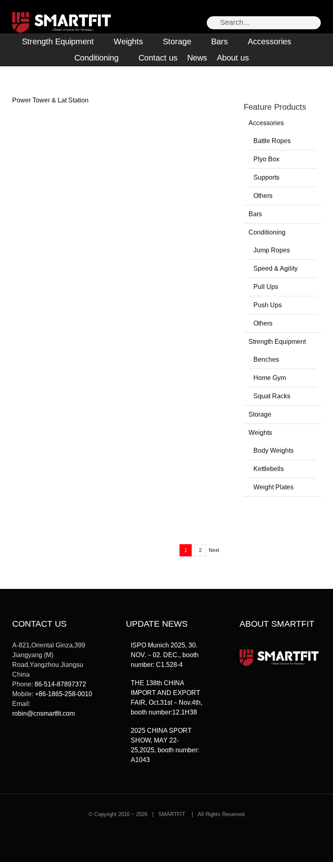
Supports (266, 177)
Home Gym (269, 377)
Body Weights (273, 450)
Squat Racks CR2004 (53, 532)
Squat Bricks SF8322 (53, 385)
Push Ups (267, 305)
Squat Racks (271, 396)
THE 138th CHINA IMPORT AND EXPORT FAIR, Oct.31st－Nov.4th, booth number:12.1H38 (166, 698)
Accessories (266, 122)
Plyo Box (266, 159)
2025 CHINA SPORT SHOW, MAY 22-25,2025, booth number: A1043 (165, 745)
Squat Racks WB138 (162, 402)
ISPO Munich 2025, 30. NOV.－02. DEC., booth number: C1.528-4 (165, 655)
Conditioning (267, 232)
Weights (260, 432)
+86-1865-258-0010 (63, 693)
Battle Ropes (272, 140)
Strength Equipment (277, 341)
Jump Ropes (271, 250)
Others (262, 195)
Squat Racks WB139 (162, 287)
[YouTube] (50, 743)
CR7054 (34, 249)
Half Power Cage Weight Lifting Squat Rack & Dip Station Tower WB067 (167, 448)
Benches (266, 359)
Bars (255, 214)
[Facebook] (38, 743)
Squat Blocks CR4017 (164, 363)
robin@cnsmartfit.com (43, 713)
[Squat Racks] (64, 183)
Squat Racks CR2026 (53, 494)
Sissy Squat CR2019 (162, 494)
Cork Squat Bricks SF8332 (170, 249)
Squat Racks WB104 (52, 440)
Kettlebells (268, 468)
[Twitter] (15, 743)
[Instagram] (27, 743)
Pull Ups (265, 286)
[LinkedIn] (62, 743)
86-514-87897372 (60, 684)
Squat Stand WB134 (161, 325)
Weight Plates (273, 487)
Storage (260, 414)
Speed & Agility (275, 268)
